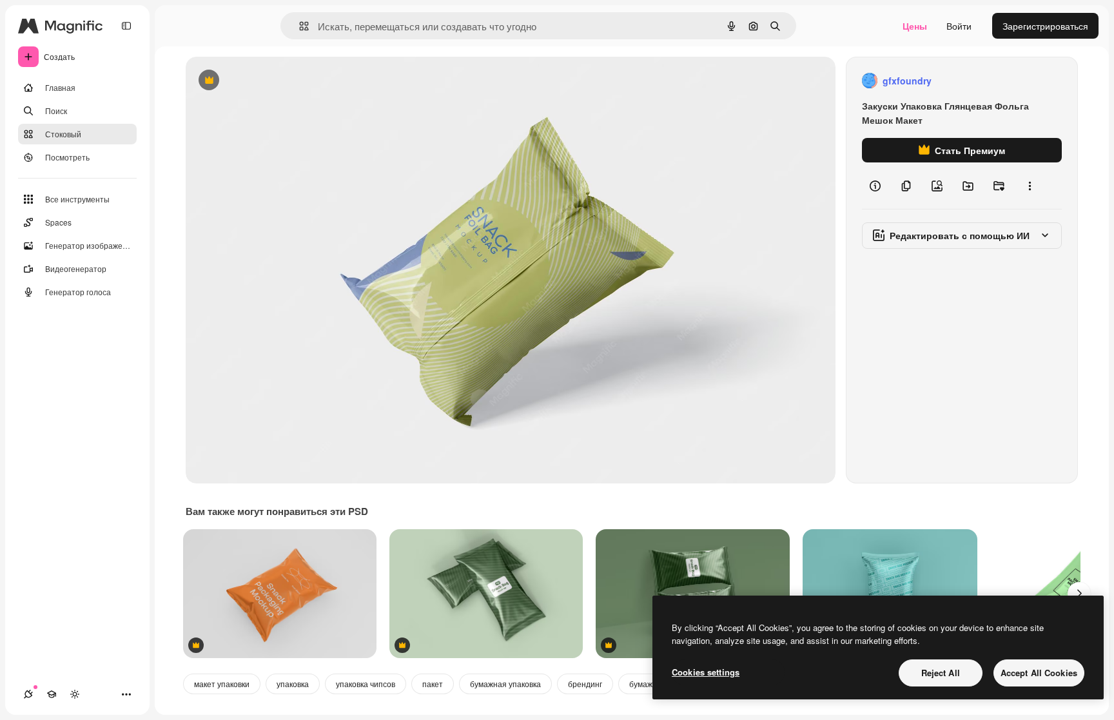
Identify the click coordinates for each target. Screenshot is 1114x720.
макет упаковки (221, 683)
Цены (915, 25)
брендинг (585, 683)
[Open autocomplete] (299, 26)
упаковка (293, 683)
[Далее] (1079, 593)
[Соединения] (28, 694)
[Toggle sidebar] (126, 25)
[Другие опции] (1029, 186)
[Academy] (51, 694)
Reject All (940, 672)
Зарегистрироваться (1045, 25)
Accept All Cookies (1039, 672)
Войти (959, 25)
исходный (272, 81)
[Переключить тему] (74, 694)
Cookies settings (705, 672)
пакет (432, 683)
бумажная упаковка (505, 683)
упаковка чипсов (365, 683)
